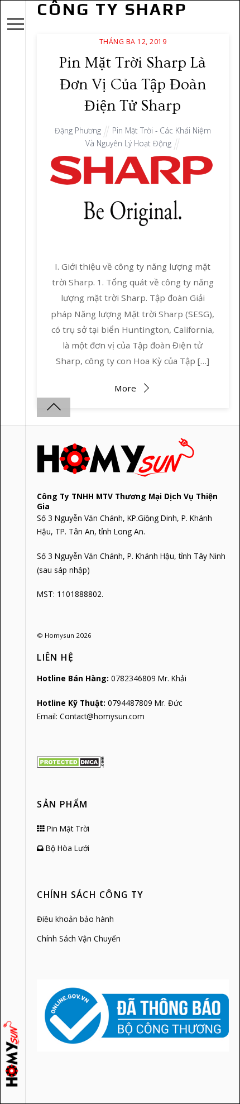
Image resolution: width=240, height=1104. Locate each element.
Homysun (59, 635)
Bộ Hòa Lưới (66, 848)
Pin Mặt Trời (67, 828)
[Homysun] (13, 1054)
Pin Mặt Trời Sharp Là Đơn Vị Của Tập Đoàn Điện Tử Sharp (132, 84)
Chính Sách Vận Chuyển (79, 938)
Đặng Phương (78, 130)
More (125, 388)
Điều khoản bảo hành (75, 919)
